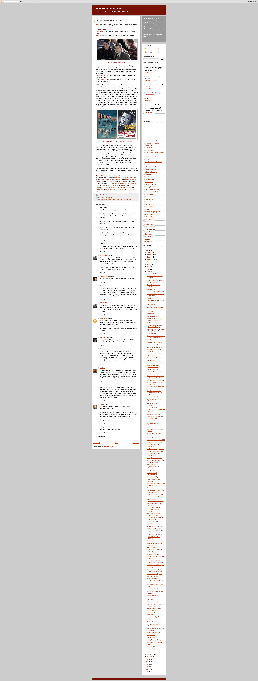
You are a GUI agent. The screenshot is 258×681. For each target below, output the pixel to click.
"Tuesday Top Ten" (150, 184)
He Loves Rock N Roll (153, 554)
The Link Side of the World (154, 442)
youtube (158, 34)
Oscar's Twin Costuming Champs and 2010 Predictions (154, 610)
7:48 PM (102, 282)
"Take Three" (149, 182)
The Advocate (149, 94)
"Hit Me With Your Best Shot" (153, 162)
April (148, 271)
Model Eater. (150, 488)
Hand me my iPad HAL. (153, 632)
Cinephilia (148, 112)
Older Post (136, 443)
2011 (147, 248)
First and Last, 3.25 (152, 360)
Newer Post (96, 443)
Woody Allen (148, 241)
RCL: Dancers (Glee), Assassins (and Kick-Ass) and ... (155, 424)
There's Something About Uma (155, 291)
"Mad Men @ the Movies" (152, 167)
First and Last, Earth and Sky (155, 490)
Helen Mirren (112, 199)
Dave (97, 24)
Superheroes (148, 234)
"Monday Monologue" (151, 172)
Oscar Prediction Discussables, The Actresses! (153, 466)
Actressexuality (149, 194)
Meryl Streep (148, 216)
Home (116, 443)
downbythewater (105, 276)
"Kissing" (147, 164)
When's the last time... (153, 492)
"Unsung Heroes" (150, 187)
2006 (147, 667)
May (148, 269)
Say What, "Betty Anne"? (154, 528)
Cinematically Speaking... (154, 414)
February (150, 654)
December (150, 252)
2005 (147, 669)
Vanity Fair (148, 72)
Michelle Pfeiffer (149, 219)
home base (146, 34)
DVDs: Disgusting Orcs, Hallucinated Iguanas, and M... (155, 580)
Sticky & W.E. (151, 567)
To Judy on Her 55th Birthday (155, 347)
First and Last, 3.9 (152, 637)
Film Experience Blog (109, 8)
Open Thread (150, 340)
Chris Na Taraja (104, 337)
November (150, 254)
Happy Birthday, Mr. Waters (155, 358)
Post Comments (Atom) (108, 447)
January (149, 656)
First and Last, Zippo (153, 477)
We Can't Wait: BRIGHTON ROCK (109, 21)
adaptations (104, 199)
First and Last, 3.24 (152, 369)
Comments (149, 52)
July (148, 264)
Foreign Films (149, 209)
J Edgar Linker (151, 635)
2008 (147, 662)
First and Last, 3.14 (152, 541)
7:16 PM (102, 272)
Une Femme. (150, 313)
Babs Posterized (151, 333)
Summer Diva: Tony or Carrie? (155, 280)
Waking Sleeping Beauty (154, 640)
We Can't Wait (127, 199)
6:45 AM (102, 364)
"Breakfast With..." (150, 157)
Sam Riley (119, 199)
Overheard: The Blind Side (154, 622)
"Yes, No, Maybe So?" (151, 192)
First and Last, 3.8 (152, 649)
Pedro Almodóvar (150, 229)
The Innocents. (151, 289)
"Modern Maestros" (150, 169)
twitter (152, 34)
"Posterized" (148, 174)
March (149, 652)
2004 (147, 671)
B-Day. (149, 619)
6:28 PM (102, 251)
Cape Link (149, 298)
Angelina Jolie (149, 197)
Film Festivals (149, 206)
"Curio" (147, 159)
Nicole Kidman (149, 224)
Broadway (148, 202)
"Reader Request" (150, 177)
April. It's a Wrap (151, 273)
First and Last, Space (153, 282)
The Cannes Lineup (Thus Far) (155, 449)
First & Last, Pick (152, 421)
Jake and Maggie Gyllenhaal (153, 212)
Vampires (147, 239)
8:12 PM (102, 334)
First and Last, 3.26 (152, 345)
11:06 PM (102, 345)
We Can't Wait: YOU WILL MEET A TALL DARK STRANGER (154, 536)
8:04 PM (102, 315)
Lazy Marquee (151, 304)
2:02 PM (102, 400)
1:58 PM (102, 423)
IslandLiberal (104, 318)
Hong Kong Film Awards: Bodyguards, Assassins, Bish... (154, 392)
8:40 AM (102, 381)
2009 (147, 659)
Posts (148, 49)
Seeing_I (102, 404)
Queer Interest (149, 231)
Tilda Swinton (149, 236)
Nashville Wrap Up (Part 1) (154, 342)
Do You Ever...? (151, 311)
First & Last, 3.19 (152, 437)
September (150, 259)
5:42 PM (102, 240)
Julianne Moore (149, 214)
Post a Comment (100, 436)
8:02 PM (102, 299)
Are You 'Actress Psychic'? (154, 574)
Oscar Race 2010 (150, 226)
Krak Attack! (150, 599)
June (148, 266)
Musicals (147, 221)
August (149, 262)
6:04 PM (102, 433)
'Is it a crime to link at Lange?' (155, 363)
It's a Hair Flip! (151, 646)
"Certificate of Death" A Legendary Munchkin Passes (153, 509)
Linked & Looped (151, 547)
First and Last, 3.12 (152, 589)
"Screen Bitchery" (150, 179)
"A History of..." (149, 147)
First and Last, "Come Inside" (155, 451)
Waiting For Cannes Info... (154, 458)
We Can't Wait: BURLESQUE (155, 565)
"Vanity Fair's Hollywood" (152, 189)
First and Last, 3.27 (152, 316)
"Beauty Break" (149, 150)
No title (149, 322)
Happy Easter (151, 614)
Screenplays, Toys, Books (154, 617)
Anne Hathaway (149, 199)
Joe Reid (102, 368)
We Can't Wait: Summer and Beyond (108, 176)
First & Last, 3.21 (152, 407)
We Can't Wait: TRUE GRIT (155, 526)
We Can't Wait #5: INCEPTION (156, 440)
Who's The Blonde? (152, 576)
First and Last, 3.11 (152, 602)
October (149, 257)
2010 (147, 250)
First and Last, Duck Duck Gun (156, 380)
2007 (147, 664)
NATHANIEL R (104, 255)
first (123, 94)
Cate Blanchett (149, 204)
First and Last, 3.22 (152, 397)
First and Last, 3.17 (152, 470)
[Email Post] (114, 197)
